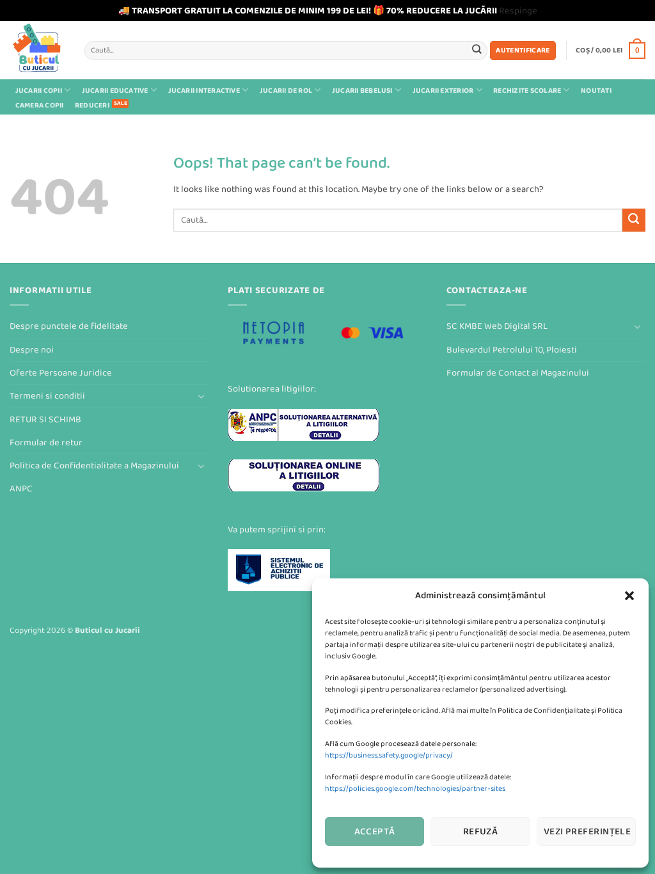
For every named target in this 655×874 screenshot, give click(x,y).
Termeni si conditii (47, 395)
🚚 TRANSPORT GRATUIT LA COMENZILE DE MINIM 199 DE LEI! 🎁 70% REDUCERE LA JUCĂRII (307, 10)
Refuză (480, 831)
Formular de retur (46, 442)
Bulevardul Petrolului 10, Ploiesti (511, 349)
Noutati (596, 90)
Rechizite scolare (527, 90)
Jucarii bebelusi (362, 90)
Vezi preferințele (587, 831)
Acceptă (374, 831)
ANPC (21, 488)
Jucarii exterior (443, 90)
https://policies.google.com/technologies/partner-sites (415, 789)
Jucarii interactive (204, 90)
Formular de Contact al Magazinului (517, 372)
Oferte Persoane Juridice (61, 372)
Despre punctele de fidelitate (69, 326)
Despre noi (32, 349)
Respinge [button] (518, 10)
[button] (629, 595)
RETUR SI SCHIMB (45, 419)
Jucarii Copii (38, 90)
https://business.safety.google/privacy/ (389, 755)
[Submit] (477, 50)
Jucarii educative (115, 90)
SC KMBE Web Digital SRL (497, 326)
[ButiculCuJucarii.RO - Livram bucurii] (37, 50)
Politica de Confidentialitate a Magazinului (94, 465)
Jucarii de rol (286, 90)
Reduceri (92, 105)
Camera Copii (39, 105)
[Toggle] (201, 396)
